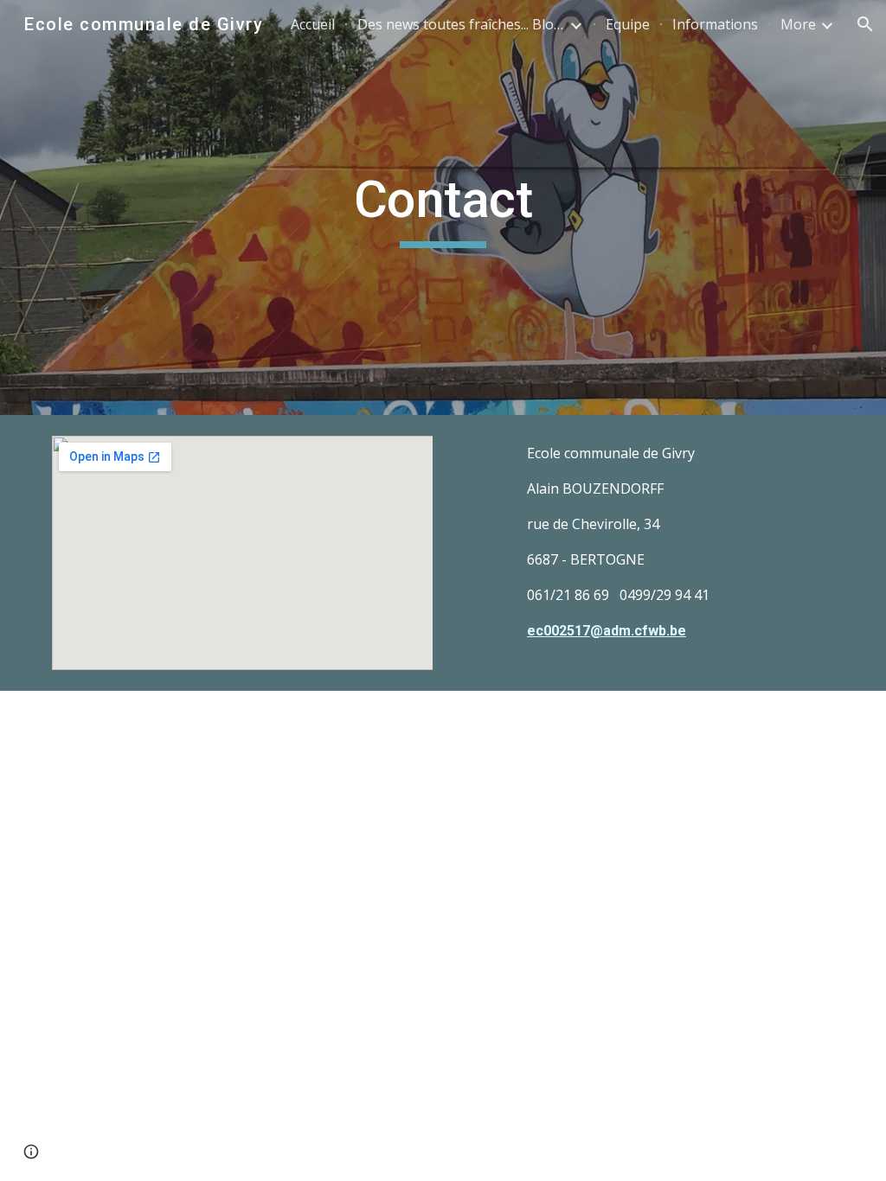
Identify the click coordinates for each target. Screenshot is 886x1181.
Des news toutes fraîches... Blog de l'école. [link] (461, 24)
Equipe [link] (628, 24)
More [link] (798, 24)
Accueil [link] (313, 24)
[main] (442, 207)
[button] (865, 24)
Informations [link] (715, 24)
